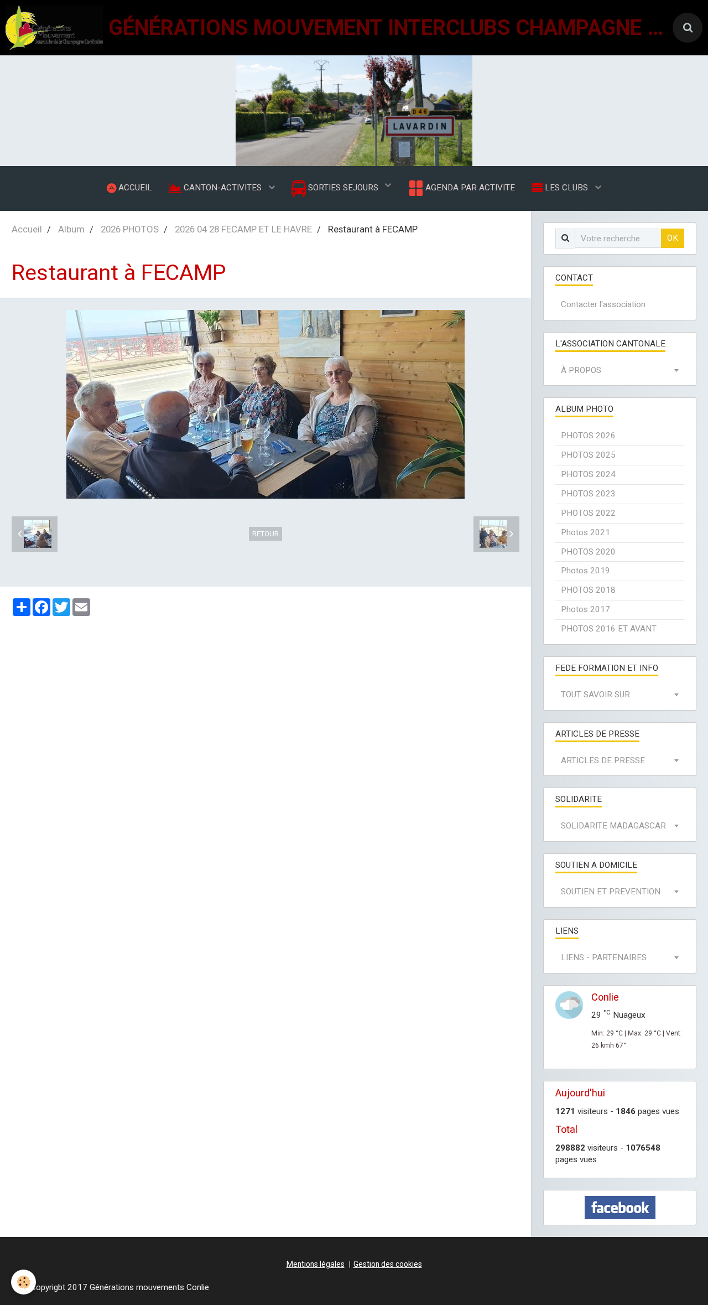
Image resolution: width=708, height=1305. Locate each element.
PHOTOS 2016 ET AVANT (609, 629)
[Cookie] (23, 1282)
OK (672, 238)
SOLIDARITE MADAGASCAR (613, 826)
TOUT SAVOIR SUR (595, 695)
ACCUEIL (134, 188)
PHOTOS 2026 (588, 436)
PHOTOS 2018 (588, 590)
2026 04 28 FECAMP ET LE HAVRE (243, 229)
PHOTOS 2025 (588, 455)
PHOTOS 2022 (588, 513)
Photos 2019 (585, 571)
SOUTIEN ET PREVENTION (610, 892)
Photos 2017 (585, 609)
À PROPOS (581, 370)
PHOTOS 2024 (588, 474)
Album (71, 229)
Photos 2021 (585, 532)
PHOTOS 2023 (588, 494)
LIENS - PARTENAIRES (604, 957)
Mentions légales (316, 1264)
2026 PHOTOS (130, 229)
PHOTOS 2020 (588, 552)
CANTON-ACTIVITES (222, 188)
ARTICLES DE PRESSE (603, 760)
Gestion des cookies (387, 1264)
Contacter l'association (603, 304)
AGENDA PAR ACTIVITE (469, 188)
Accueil (27, 229)
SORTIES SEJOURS (343, 188)
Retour (265, 534)
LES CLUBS (566, 188)
